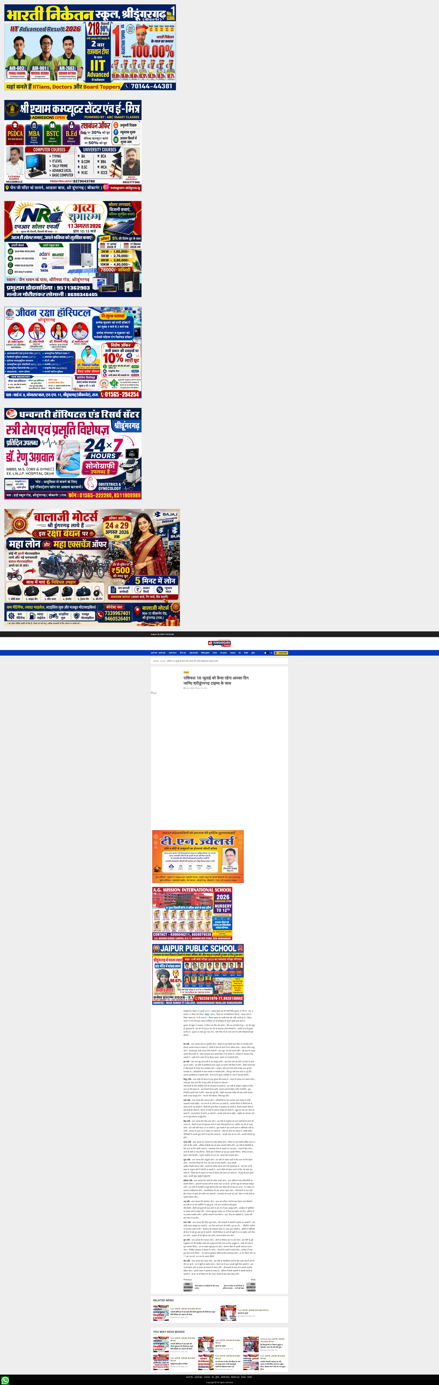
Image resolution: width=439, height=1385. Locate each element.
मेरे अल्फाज (223, 653)
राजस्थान (232, 653)
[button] (271, 653)
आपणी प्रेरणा (172, 653)
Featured (263, 1339)
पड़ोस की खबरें (193, 653)
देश (240, 653)
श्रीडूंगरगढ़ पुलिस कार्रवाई (178, 1363)
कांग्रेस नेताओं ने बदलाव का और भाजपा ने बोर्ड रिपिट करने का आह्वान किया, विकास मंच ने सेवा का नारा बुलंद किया (272, 1365)
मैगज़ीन (246, 653)
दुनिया (253, 653)
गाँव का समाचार (191, 1309)
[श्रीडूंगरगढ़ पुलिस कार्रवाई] (161, 1362)
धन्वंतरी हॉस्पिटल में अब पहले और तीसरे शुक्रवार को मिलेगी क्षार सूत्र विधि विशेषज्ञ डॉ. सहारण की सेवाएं (192, 1313)
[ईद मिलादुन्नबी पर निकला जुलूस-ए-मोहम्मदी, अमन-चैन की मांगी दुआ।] (251, 1344)
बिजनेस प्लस (235, 1377)
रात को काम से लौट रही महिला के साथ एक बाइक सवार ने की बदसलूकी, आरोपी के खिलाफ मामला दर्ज (227, 1364)
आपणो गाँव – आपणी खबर (158, 653)
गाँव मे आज (183, 653)
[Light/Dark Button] (266, 653)
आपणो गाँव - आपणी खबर (181, 1309)
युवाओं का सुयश (243, 1313)
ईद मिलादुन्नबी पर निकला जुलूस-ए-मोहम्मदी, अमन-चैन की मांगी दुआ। (271, 1345)
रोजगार (215, 653)
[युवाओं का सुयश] (228, 1313)
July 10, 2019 (202, 688)
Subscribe (282, 653)
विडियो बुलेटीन (205, 653)
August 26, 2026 (178, 1317)
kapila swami (190, 688)
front (186, 672)
